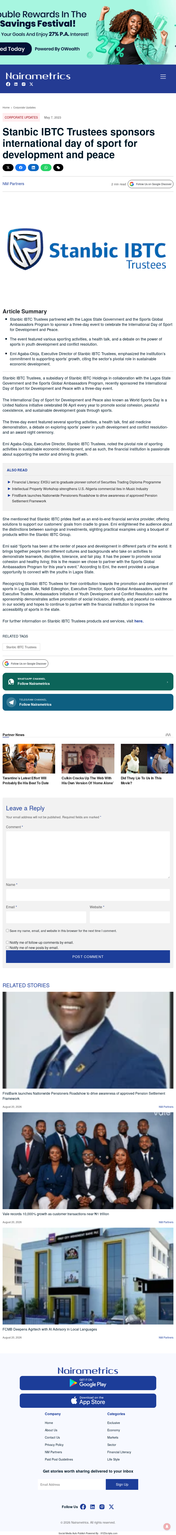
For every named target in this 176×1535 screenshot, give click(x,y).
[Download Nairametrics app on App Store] (88, 1401)
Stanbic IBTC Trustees (21, 647)
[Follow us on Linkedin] (16, 83)
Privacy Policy (54, 1444)
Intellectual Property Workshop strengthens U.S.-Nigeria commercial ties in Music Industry (80, 488)
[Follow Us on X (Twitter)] (111, 1506)
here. (138, 621)
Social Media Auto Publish (72, 1533)
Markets (112, 1437)
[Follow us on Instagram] (23, 83)
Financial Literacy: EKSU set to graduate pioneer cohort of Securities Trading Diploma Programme (86, 482)
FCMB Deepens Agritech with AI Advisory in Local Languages (50, 1329)
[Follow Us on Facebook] (83, 1506)
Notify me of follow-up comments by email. (42, 942)
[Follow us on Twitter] (31, 83)
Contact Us (52, 1437)
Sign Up (122, 1484)
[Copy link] (58, 167)
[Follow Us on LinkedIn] (93, 1506)
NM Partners (13, 183)
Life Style (113, 1459)
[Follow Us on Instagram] (102, 1506)
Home (6, 107)
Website (97, 906)
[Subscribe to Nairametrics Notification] (167, 1526)
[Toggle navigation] (163, 76)
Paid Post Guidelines (59, 1459)
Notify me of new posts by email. (34, 947)
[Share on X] (8, 167)
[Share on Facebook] (20, 167)
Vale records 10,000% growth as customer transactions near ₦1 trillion (56, 1213)
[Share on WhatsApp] (46, 167)
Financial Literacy (119, 1452)
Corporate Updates (24, 107)
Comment (14, 826)
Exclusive (113, 1422)
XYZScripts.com (108, 1533)
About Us (51, 1430)
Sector (111, 1444)
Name (11, 884)
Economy (113, 1430)
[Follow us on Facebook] (8, 83)
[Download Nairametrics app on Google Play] (88, 1383)
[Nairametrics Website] (38, 75)
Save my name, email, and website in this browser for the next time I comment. (63, 930)
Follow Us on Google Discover (153, 184)
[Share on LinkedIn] (33, 167)
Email (11, 906)
